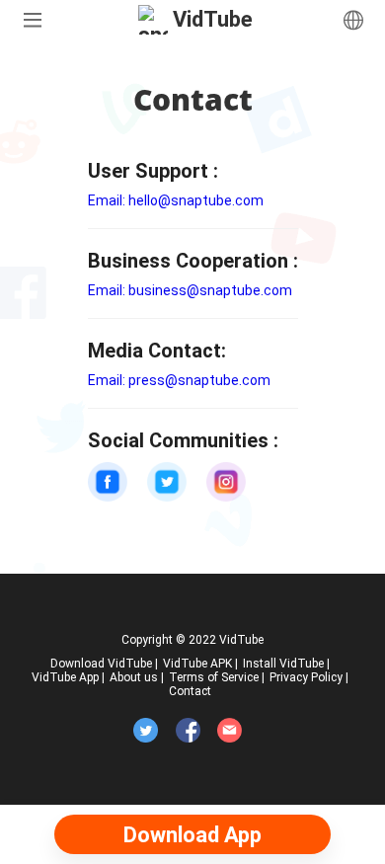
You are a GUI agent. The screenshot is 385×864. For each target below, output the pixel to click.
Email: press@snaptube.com (179, 380)
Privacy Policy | (309, 677)
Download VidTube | (104, 663)
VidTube (213, 19)
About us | (137, 677)
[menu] (31, 20)
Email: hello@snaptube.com (176, 200)
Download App (192, 835)
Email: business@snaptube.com (190, 290)
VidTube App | (68, 677)
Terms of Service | (217, 677)
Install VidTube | (286, 663)
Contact (190, 691)
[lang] (353, 20)
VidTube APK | (200, 663)
